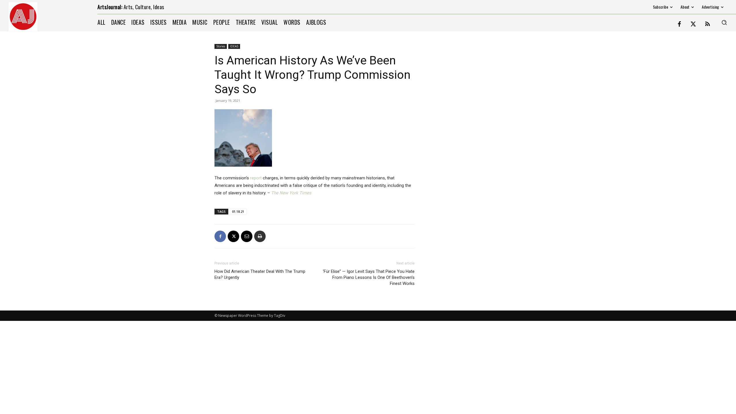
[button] (724, 22)
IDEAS (234, 46)
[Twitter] (693, 24)
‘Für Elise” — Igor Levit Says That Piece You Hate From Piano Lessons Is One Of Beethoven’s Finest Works (369, 277)
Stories (220, 46)
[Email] (246, 236)
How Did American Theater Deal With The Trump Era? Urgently (259, 274)
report (256, 178)
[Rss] (707, 24)
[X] (233, 236)
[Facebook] (679, 24)
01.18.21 (238, 211)
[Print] (260, 236)
